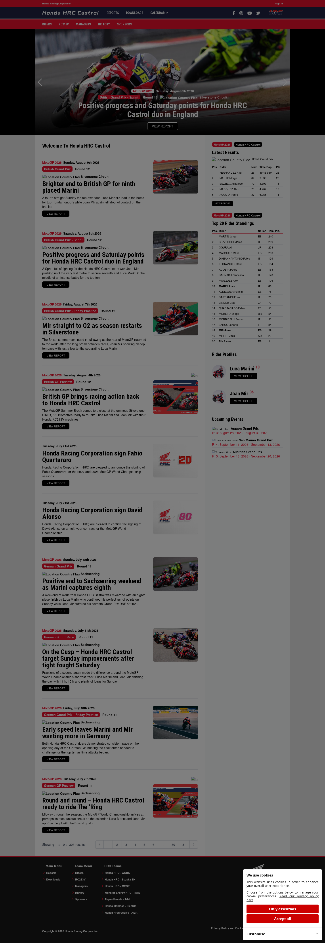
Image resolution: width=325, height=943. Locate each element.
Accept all (282, 918)
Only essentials (282, 909)
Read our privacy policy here (283, 898)
